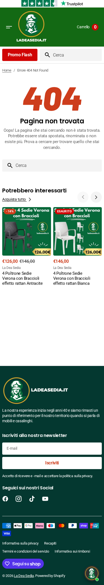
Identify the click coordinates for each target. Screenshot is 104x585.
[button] (8, 27)
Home (6, 70)
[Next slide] (96, 197)
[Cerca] (45, 55)
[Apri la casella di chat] (92, 573)
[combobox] (76, 55)
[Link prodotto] (26, 247)
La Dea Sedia (24, 576)
